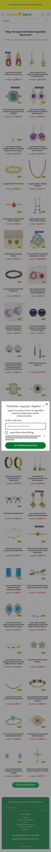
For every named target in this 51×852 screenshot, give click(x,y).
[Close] (47, 404)
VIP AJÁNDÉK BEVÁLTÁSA (25, 445)
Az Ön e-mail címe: (13, 420)
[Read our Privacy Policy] (44, 436)
